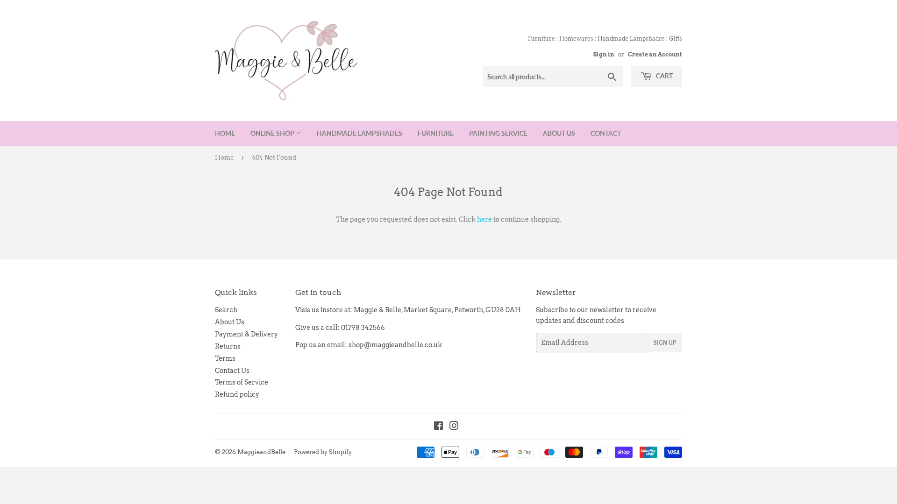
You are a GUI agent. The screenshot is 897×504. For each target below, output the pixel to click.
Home (225, 133)
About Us (559, 133)
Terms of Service (241, 382)
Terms (225, 358)
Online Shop (273, 133)
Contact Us (232, 370)
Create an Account (655, 54)
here (484, 219)
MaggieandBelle (261, 451)
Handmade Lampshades (359, 133)
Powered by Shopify (323, 451)
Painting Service (498, 133)
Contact (606, 133)
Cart (664, 76)
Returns (228, 346)
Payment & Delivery (246, 334)
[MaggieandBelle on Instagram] (454, 427)
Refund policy (237, 394)
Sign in (603, 54)
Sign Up (665, 342)
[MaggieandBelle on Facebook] (438, 427)
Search (226, 310)
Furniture (436, 133)
